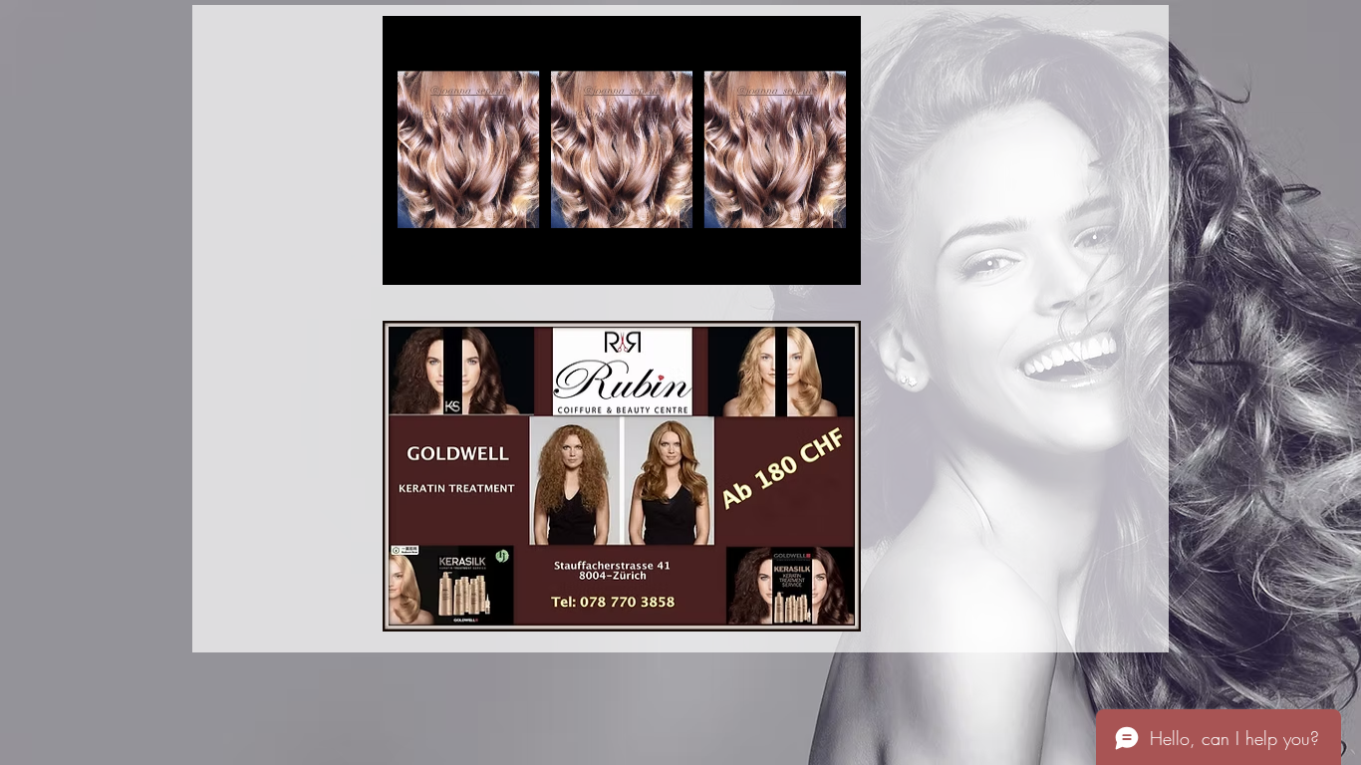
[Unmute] (442, 258)
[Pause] (408, 258)
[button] (622, 476)
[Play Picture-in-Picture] (800, 258)
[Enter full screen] (834, 258)
